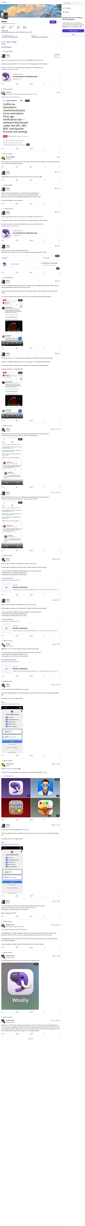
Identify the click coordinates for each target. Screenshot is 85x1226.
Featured (14, 42)
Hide (27, 100)
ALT (28, 144)
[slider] (12, 341)
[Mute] (6, 343)
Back (4, 2)
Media (8, 42)
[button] (12, 322)
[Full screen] (20, 343)
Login (73, 34)
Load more (30, 1038)
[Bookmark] (45, 84)
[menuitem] (12, 322)
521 (10, 28)
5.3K (2, 28)
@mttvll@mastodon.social (7, 23)
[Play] (3, 343)
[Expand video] (17, 343)
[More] (59, 84)
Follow (53, 22)
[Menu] (58, 22)
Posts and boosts (6, 47)
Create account (73, 31)
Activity (3, 42)
